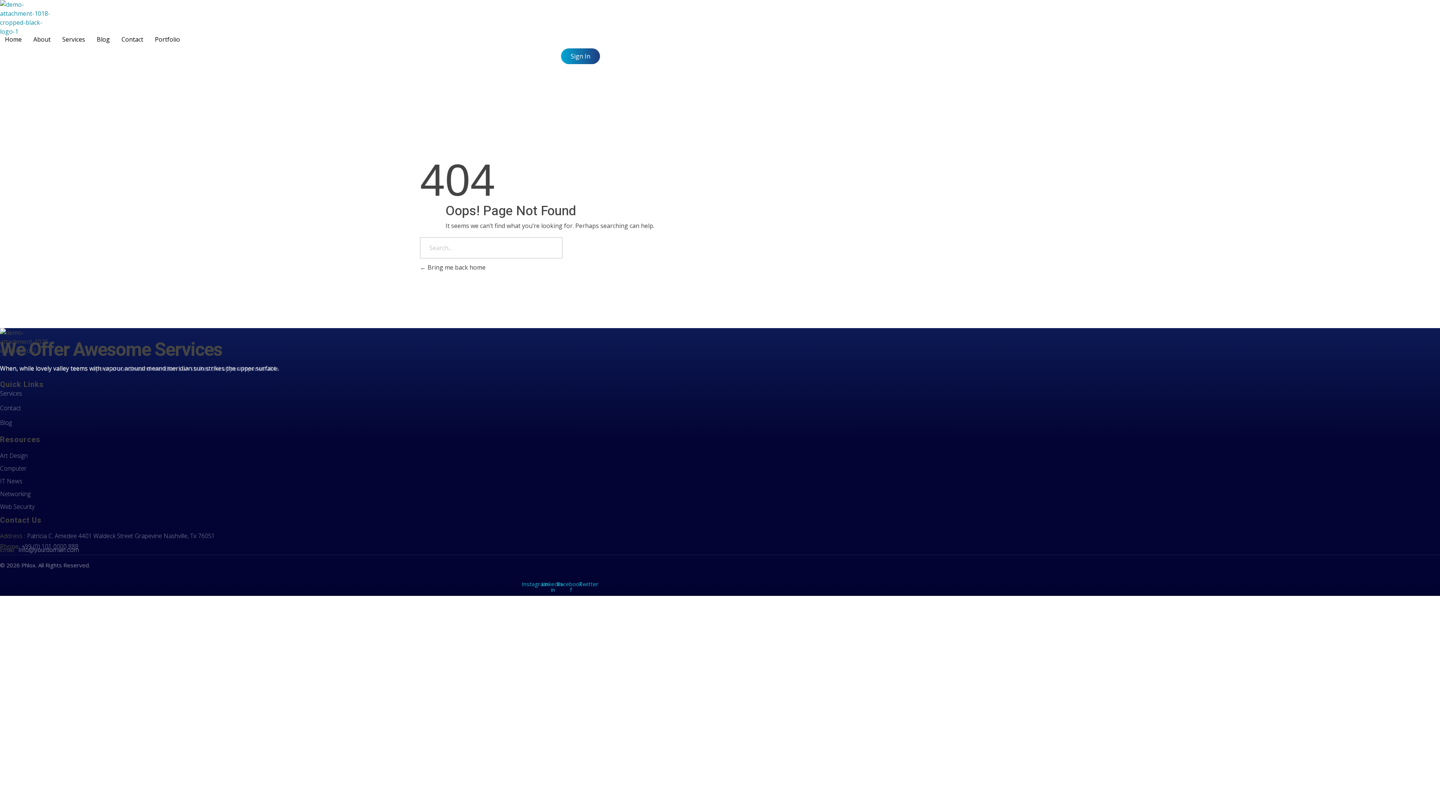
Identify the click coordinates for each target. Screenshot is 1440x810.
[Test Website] (27, 18)
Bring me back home (456, 267)
